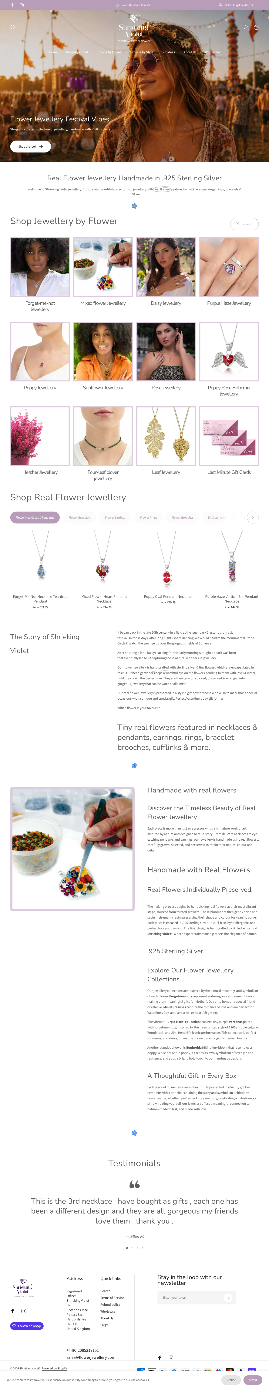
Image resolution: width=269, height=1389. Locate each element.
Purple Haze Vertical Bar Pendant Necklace (231, 599)
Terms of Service (112, 1298)
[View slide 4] (142, 1248)
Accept (253, 1380)
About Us (106, 1318)
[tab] (35, 517)
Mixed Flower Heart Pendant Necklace (104, 599)
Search (105, 1291)
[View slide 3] (137, 1248)
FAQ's (104, 1325)
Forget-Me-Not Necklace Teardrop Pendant (40, 599)
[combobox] (239, 5)
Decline (231, 1380)
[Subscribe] (228, 1298)
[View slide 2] (132, 1248)
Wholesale (107, 1311)
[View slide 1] (127, 1248)
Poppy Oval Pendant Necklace (168, 596)
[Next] (253, 517)
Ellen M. (137, 1236)
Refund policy (110, 1305)
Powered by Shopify (54, 1368)
